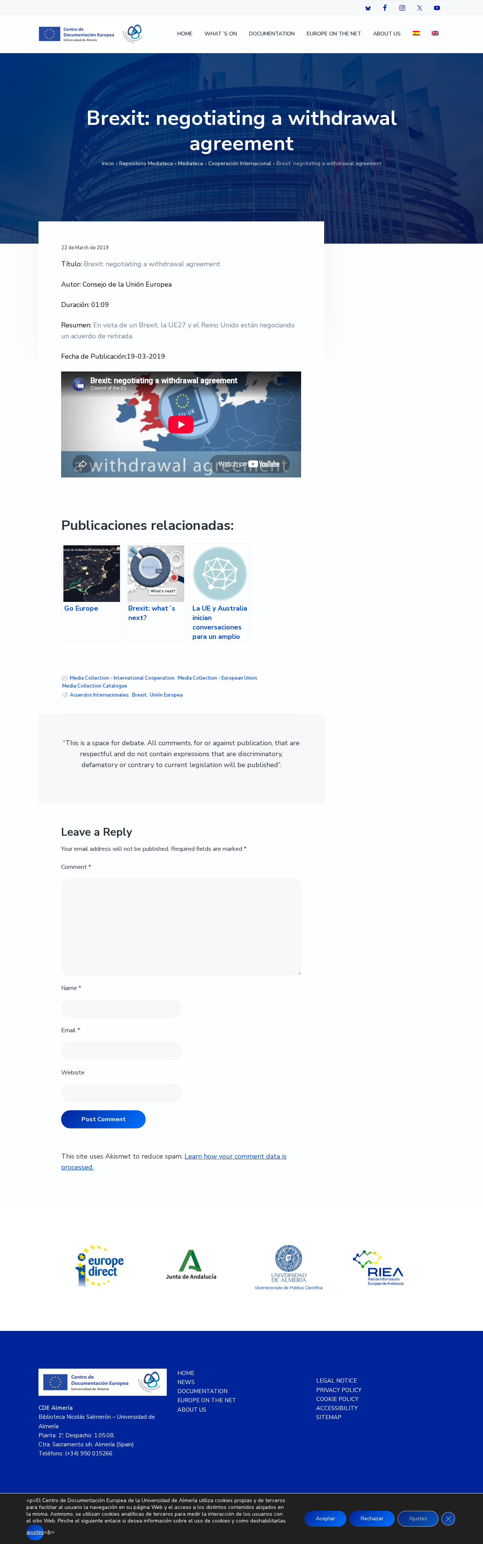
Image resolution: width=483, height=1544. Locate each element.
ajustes (35, 1532)
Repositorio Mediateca (146, 163)
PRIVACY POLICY (338, 1390)
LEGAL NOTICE (336, 1380)
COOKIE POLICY (337, 1399)
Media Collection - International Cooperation (122, 678)
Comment (76, 867)
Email (70, 1030)
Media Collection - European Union (217, 678)
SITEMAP (328, 1417)
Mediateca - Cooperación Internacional (224, 163)
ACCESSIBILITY (337, 1408)
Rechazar (372, 1518)
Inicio (108, 163)
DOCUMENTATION (202, 1391)
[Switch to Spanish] (416, 34)
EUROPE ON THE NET (206, 1400)
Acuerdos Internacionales (99, 695)
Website (73, 1072)
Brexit (139, 695)
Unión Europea (166, 695)
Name (71, 988)
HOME (185, 1373)
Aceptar (325, 1518)
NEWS (186, 1382)
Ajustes (418, 1518)
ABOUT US (191, 1410)
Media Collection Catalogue (94, 686)
